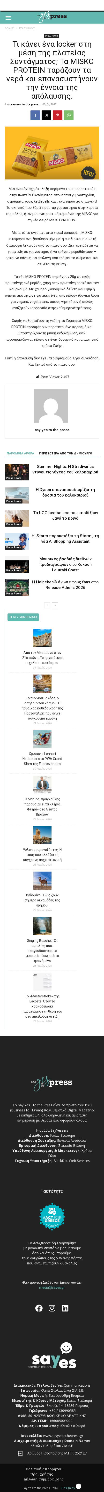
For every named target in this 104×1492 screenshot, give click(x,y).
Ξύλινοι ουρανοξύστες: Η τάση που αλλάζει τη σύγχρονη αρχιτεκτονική (42, 855)
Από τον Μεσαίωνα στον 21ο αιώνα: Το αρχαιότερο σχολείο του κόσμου (42, 658)
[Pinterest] (57, 115)
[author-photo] (52, 423)
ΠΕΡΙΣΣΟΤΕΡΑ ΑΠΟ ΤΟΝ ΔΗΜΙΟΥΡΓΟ (65, 453)
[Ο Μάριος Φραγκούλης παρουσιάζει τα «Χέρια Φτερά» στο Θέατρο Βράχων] (42, 785)
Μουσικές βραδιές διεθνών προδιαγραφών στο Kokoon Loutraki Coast (65, 564)
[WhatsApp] (69, 115)
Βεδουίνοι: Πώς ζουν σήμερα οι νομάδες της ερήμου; (42, 900)
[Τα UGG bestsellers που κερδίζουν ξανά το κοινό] (17, 518)
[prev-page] (47, 605)
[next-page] (55, 605)
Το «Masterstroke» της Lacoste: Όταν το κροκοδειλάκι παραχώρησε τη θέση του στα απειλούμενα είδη (42, 1006)
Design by (68, 1488)
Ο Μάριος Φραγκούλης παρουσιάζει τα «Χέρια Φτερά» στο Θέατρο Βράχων (42, 806)
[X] (46, 115)
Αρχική (10, 28)
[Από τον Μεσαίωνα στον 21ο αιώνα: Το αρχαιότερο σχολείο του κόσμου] (42, 639)
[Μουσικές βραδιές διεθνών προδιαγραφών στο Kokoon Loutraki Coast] (17, 564)
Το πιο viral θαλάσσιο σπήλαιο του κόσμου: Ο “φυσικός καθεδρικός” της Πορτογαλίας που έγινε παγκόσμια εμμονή (42, 708)
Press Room (27, 28)
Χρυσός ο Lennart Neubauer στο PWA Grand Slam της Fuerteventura (42, 759)
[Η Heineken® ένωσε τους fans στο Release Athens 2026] (17, 587)
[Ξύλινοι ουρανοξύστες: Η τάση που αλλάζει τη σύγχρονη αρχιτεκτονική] (42, 836)
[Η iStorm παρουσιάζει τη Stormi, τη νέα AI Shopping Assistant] (17, 541)
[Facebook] (35, 115)
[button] (8, 18)
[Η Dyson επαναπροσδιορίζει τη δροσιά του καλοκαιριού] (17, 495)
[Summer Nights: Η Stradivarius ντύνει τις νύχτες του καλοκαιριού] (17, 472)
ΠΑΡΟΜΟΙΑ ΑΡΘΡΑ (20, 453)
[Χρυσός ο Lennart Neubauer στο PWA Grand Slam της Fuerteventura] (42, 740)
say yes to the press (24, 104)
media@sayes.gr (52, 1287)
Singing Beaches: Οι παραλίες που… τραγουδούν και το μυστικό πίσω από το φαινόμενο (42, 951)
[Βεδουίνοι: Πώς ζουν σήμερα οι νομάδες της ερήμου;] (42, 881)
